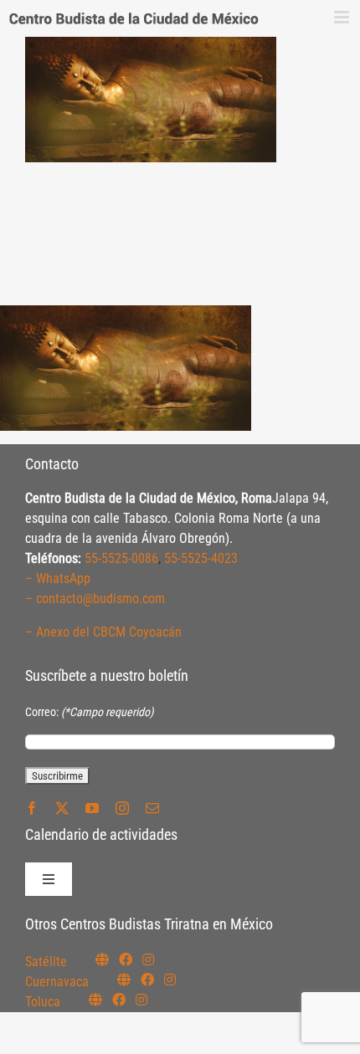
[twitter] (62, 808)
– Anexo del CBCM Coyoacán (103, 632)
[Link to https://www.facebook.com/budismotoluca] (119, 999)
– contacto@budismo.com (95, 598)
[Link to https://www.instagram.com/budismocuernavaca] (170, 979)
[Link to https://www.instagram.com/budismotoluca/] (141, 999)
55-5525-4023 (201, 558)
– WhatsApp (57, 578)
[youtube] (92, 808)
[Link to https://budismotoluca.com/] (95, 999)
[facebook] (32, 808)
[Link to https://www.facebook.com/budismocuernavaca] (147, 979)
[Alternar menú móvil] (343, 17)
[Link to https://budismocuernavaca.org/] (124, 979)
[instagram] (122, 808)
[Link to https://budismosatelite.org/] (102, 959)
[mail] (152, 808)
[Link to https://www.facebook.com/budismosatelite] (125, 959)
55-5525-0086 (121, 558)
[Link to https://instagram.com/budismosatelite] (148, 959)
